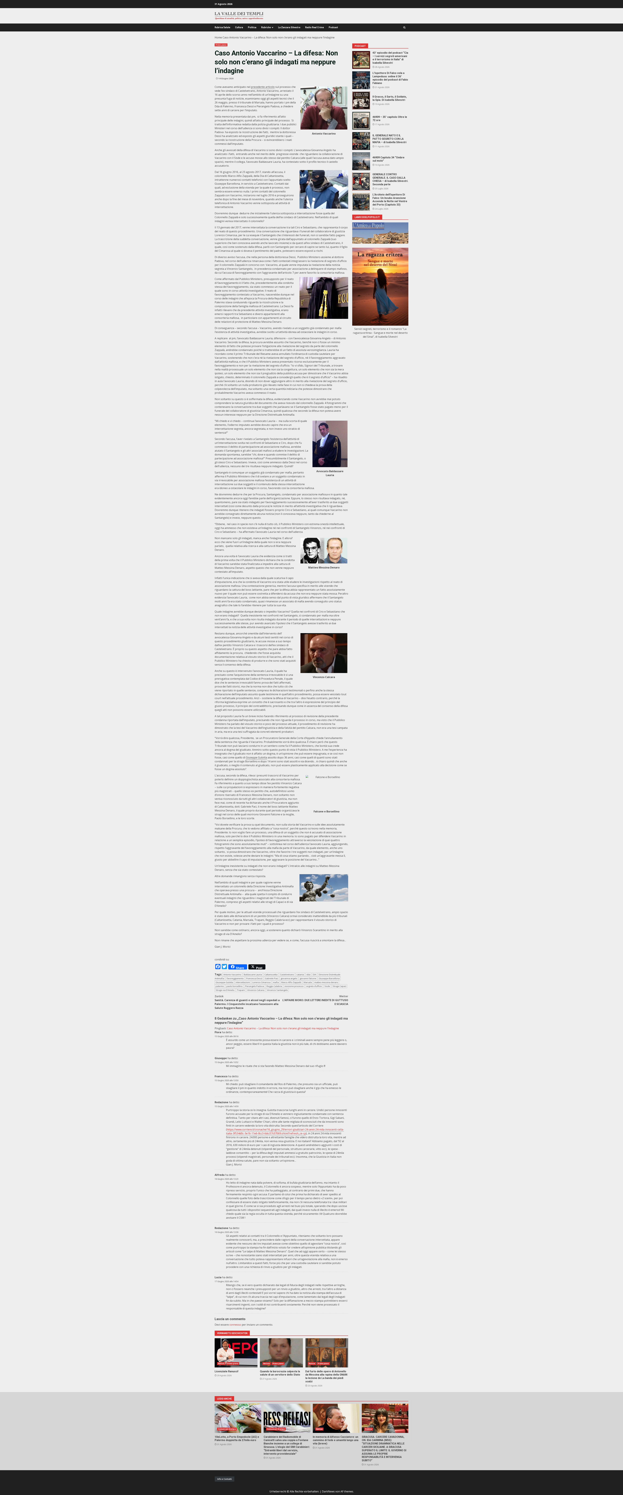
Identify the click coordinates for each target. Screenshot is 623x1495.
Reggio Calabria (274, 986)
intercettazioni (243, 982)
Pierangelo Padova (254, 986)
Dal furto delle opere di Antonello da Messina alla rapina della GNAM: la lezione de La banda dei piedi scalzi (326, 1352)
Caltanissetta (270, 974)
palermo (220, 986)
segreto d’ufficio (314, 986)
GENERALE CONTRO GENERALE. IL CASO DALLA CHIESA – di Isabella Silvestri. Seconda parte (361, 181)
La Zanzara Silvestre (289, 27)
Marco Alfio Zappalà (291, 982)
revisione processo (294, 986)
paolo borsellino (234, 986)
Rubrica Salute (222, 27)
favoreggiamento (235, 978)
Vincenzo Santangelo (277, 990)
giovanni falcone (308, 978)
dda (308, 974)
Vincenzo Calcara (255, 990)
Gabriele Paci (271, 978)
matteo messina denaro (326, 982)
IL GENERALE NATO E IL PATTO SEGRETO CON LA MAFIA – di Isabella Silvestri (361, 141)
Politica (252, 27)
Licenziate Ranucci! (236, 1352)
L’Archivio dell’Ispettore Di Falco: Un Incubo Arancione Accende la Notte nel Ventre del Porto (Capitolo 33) (361, 202)
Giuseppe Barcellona (329, 978)
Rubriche (266, 27)
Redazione (221, 1102)
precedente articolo (263, 87)
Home (218, 37)
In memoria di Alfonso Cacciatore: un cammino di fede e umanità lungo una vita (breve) (336, 1418)
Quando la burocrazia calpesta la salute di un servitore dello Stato (281, 1352)
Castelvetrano (287, 974)
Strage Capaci (339, 986)
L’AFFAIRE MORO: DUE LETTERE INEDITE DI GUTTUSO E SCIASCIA (315, 1000)
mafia (276, 982)
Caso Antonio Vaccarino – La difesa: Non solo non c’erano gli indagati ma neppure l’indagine (283, 1028)
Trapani (241, 990)
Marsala (308, 982)
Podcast (333, 27)
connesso (235, 1324)
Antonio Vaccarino (232, 974)
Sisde (327, 986)
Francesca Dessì (254, 978)
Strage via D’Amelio (225, 990)
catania (300, 974)
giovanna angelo (289, 978)
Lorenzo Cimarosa (261, 982)
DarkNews (328, 1491)
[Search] (404, 27)
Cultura (239, 27)
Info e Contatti (224, 1478)
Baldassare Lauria (253, 974)
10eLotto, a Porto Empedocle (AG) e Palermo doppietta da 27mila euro (238, 1418)
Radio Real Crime (314, 27)
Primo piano (221, 45)
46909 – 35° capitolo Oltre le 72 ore (361, 121)
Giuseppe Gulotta (256, 757)
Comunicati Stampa (227, 1429)
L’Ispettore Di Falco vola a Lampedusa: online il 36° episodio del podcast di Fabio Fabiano (361, 80)
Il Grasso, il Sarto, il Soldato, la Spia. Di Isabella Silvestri (361, 100)
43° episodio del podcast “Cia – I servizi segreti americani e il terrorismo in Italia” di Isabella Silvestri (361, 60)
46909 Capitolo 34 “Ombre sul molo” (361, 161)
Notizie (221, 1363)
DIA (314, 974)
